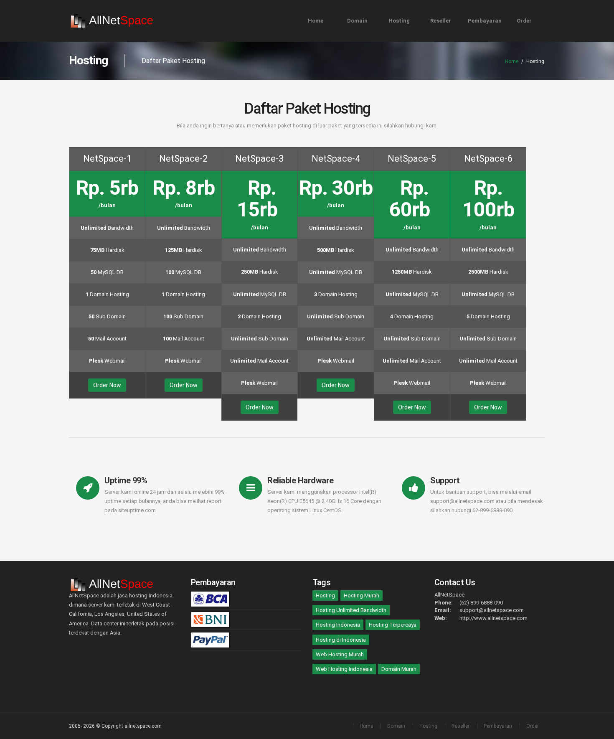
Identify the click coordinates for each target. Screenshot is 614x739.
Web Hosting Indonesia (344, 669)
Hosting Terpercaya (392, 625)
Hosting (399, 21)
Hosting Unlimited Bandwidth (351, 610)
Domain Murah (398, 669)
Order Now (107, 385)
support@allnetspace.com (491, 610)
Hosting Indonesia (338, 625)
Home (315, 21)
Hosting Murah (361, 595)
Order (524, 21)
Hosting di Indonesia (341, 640)
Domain (357, 21)
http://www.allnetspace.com (493, 618)
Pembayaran (485, 21)
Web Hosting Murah (340, 654)
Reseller (440, 21)
